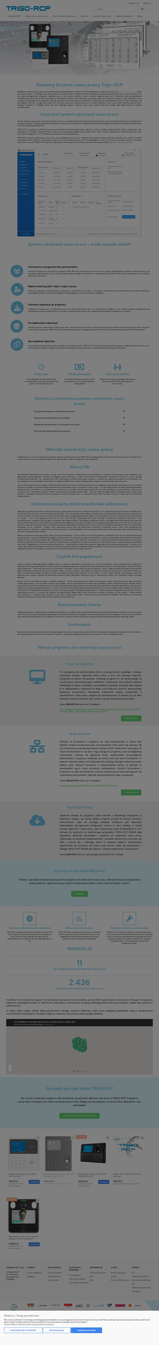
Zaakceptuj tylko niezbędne (23, 1330)
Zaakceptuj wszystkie (86, 1330)
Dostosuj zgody (56, 1330)
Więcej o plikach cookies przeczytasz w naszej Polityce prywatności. (29, 1324)
